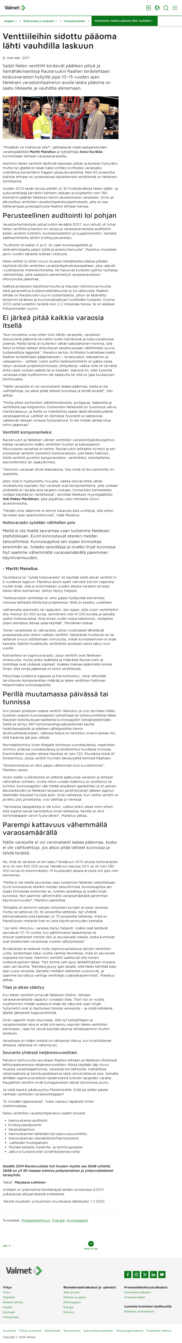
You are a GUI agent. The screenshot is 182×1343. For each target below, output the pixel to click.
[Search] (166, 7)
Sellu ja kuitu (71, 1292)
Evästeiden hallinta (158, 1330)
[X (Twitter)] (144, 1274)
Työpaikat (9, 1297)
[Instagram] (136, 1274)
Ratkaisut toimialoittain (139, 1311)
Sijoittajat (9, 1312)
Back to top (91, 1248)
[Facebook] (127, 1274)
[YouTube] (161, 1274)
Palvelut (68, 1312)
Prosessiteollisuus (36, 1220)
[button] (10, 21)
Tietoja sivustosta (30, 1330)
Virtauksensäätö (134, 1297)
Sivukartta (9, 1330)
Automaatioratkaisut (137, 1292)
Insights (7, 1307)
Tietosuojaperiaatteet (130, 1330)
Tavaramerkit (72, 1330)
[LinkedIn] (153, 1274)
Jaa (5, 1245)
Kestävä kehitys (13, 1302)
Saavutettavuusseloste (98, 1330)
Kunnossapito (77, 1220)
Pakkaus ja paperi (74, 1297)
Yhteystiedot (11, 1317)
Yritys (6, 1292)
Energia (58, 1220)
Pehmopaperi (72, 1302)
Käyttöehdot (52, 1330)
